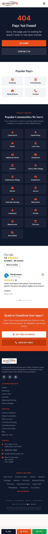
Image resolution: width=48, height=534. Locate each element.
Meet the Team (7, 435)
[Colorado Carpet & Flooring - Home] (10, 3)
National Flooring (38, 480)
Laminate (5, 397)
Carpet (4, 387)
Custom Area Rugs (8, 428)
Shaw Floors (8, 477)
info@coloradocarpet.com (14, 454)
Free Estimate (19, 500)
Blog (3, 432)
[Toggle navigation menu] (44, 3)
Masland (41, 477)
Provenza (25, 480)
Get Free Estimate (25, 334)
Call (9, 531)
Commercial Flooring (9, 422)
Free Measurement (9, 425)
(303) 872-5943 (25, 342)
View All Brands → (24, 491)
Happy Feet (36, 484)
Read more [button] (8, 294)
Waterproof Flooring (9, 400)
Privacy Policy (37, 500)
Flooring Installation (9, 413)
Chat (40, 531)
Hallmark (16, 480)
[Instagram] (10, 377)
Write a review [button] (12, 265)
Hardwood (5, 391)
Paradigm (7, 480)
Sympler (33, 504)
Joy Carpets (35, 488)
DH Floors (10, 484)
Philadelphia (12, 488)
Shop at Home (7, 419)
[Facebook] (4, 377)
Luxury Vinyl (6, 394)
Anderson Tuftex (21, 477)
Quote (25, 531)
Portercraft (24, 488)
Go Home (24, 43)
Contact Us (24, 51)
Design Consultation (9, 416)
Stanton (33, 477)
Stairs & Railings (7, 403)
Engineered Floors (23, 484)
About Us (28, 500)
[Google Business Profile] (15, 377)
